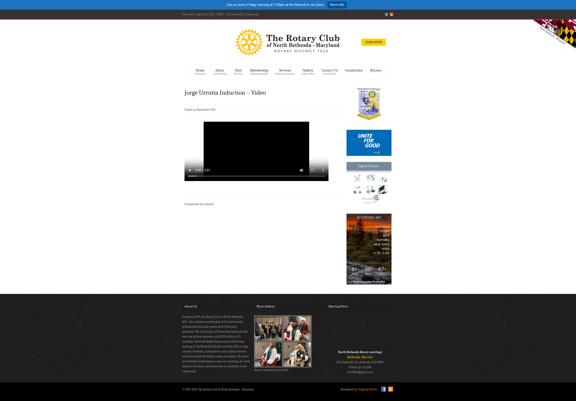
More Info (337, 5)
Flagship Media (367, 389)
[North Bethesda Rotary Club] (288, 43)
